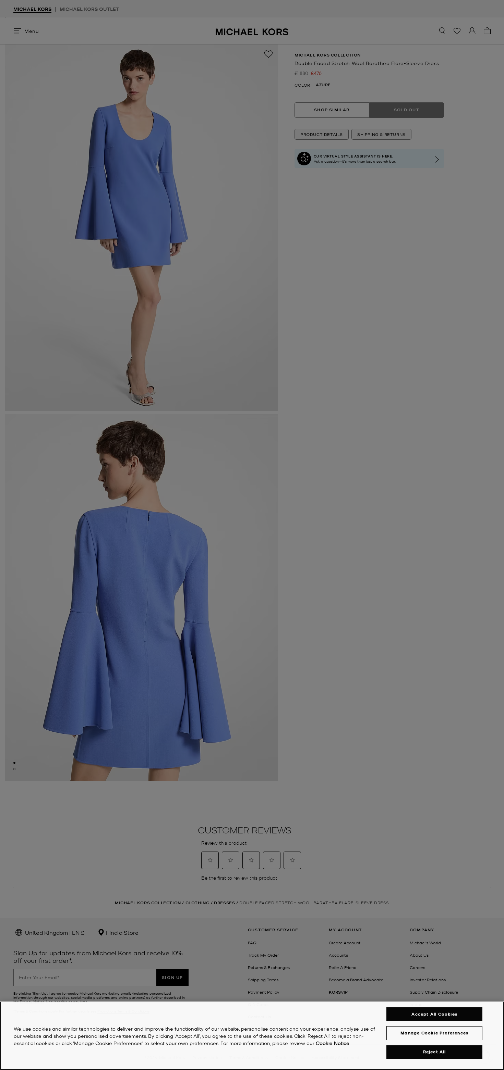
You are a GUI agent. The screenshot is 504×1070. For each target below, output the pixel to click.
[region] (252, 1036)
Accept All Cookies (434, 1014)
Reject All (434, 1052)
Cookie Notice (332, 1043)
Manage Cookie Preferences (434, 1033)
